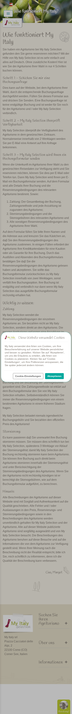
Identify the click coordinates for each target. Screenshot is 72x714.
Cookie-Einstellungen (28, 376)
